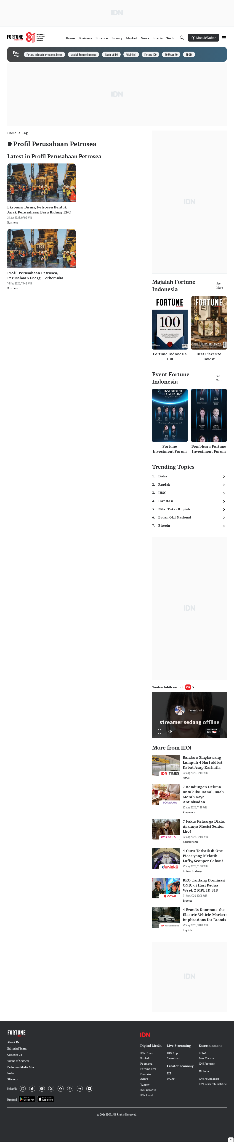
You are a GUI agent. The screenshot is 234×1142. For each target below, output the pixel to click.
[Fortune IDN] (26, 37)
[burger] (224, 37)
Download (12, 1099)
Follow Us (12, 1088)
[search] (182, 37)
